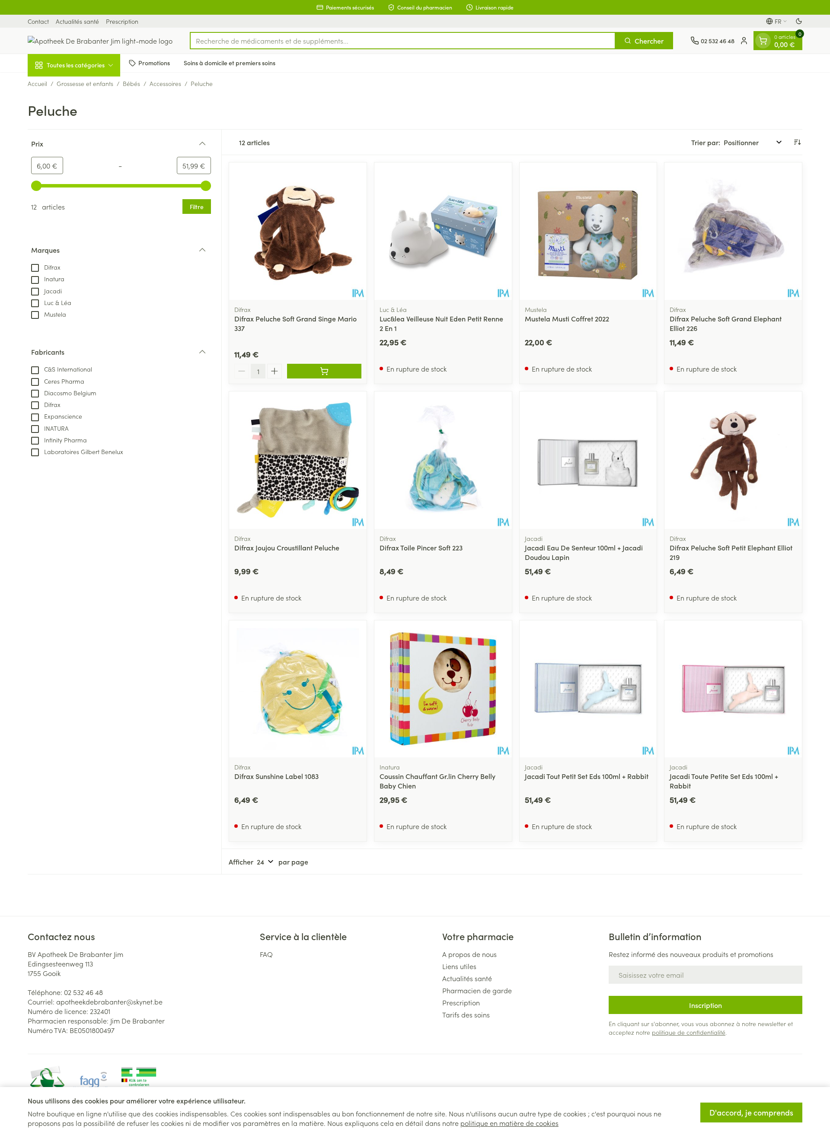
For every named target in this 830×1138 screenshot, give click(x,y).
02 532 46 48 (83, 992)
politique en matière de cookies (509, 1123)
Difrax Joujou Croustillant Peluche (286, 547)
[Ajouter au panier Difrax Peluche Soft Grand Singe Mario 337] (324, 371)
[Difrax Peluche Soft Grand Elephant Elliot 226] (733, 231)
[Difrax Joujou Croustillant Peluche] (298, 460)
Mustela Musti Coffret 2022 (567, 318)
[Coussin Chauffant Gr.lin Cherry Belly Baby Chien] (443, 689)
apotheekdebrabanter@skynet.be (109, 1001)
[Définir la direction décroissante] (797, 142)
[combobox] (403, 40)
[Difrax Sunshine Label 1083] (298, 689)
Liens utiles (459, 966)
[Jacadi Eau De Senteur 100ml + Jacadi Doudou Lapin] (588, 460)
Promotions (154, 62)
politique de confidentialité (688, 1032)
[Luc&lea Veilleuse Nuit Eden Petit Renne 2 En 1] (443, 231)
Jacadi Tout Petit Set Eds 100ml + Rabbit (586, 776)
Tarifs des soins (466, 1014)
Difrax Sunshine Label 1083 (276, 776)
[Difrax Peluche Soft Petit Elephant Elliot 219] (733, 460)
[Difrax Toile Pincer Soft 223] (443, 460)
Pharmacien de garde (477, 990)
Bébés (131, 83)
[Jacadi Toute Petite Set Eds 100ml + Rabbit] (733, 689)
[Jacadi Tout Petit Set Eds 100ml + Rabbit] (588, 689)
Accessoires (165, 83)
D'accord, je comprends (751, 1112)
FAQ (266, 954)
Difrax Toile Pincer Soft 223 (421, 547)
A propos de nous (469, 954)
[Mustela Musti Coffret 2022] (588, 231)
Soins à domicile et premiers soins (229, 62)
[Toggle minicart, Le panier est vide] (763, 40)
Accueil (37, 83)
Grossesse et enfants (85, 83)
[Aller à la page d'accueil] (100, 40)
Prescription (122, 21)
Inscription (705, 1005)
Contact (38, 21)
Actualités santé (77, 21)
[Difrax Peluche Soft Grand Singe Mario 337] (298, 231)
